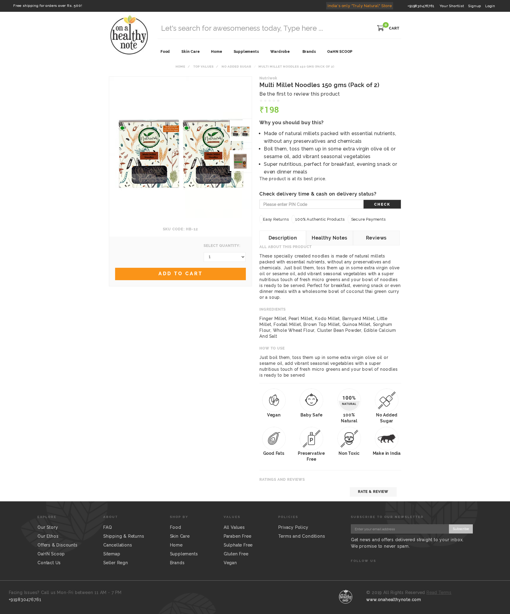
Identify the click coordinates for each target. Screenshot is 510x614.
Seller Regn (115, 562)
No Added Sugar (236, 66)
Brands (309, 52)
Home (180, 66)
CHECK (382, 204)
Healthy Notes (329, 238)
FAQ (107, 527)
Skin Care (180, 536)
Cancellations (117, 545)
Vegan (230, 562)
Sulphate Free (238, 545)
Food (175, 527)
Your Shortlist (452, 6)
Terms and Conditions (301, 536)
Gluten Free (236, 553)
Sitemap (111, 553)
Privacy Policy (293, 527)
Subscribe (461, 529)
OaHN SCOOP (339, 52)
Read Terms (439, 592)
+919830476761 (421, 6)
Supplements (184, 553)
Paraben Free (237, 536)
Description (283, 238)
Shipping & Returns (123, 536)
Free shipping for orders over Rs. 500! (47, 6)
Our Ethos (47, 536)
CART (394, 28)
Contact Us (49, 562)
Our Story (47, 527)
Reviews (376, 238)
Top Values (203, 66)
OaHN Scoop (51, 553)
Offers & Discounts (57, 545)
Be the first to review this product (299, 94)
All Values (234, 527)
